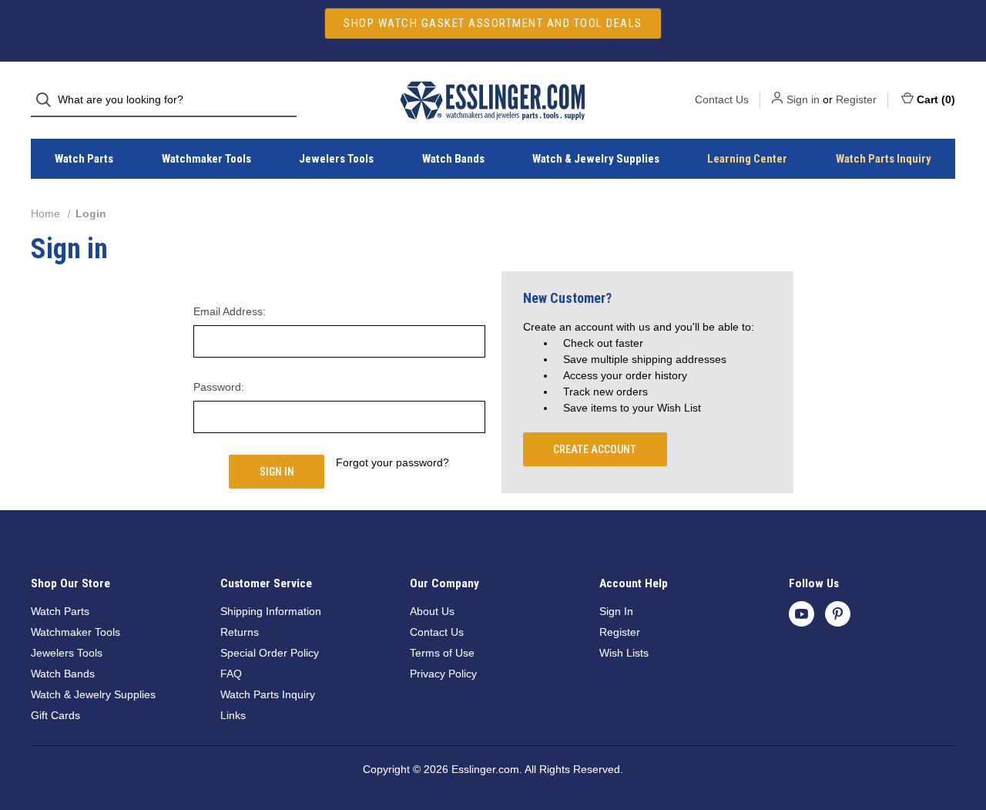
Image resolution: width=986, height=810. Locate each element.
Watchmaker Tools (206, 159)
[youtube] (801, 613)
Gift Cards (55, 715)
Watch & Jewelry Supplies (595, 159)
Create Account (594, 449)
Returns (239, 632)
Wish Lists (624, 653)
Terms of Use (442, 653)
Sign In (616, 611)
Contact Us (722, 99)
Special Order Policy (269, 653)
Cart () (936, 99)
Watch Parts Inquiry (883, 159)
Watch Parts (84, 159)
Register (856, 99)
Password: (218, 387)
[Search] (48, 99)
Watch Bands (453, 159)
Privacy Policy (443, 673)
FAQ (231, 673)
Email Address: (229, 311)
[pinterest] (837, 613)
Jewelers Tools (336, 159)
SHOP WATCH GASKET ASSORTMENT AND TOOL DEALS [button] (493, 23)
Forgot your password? (392, 462)
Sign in (803, 99)
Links (233, 715)
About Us (432, 611)
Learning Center (747, 159)
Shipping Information (270, 611)
